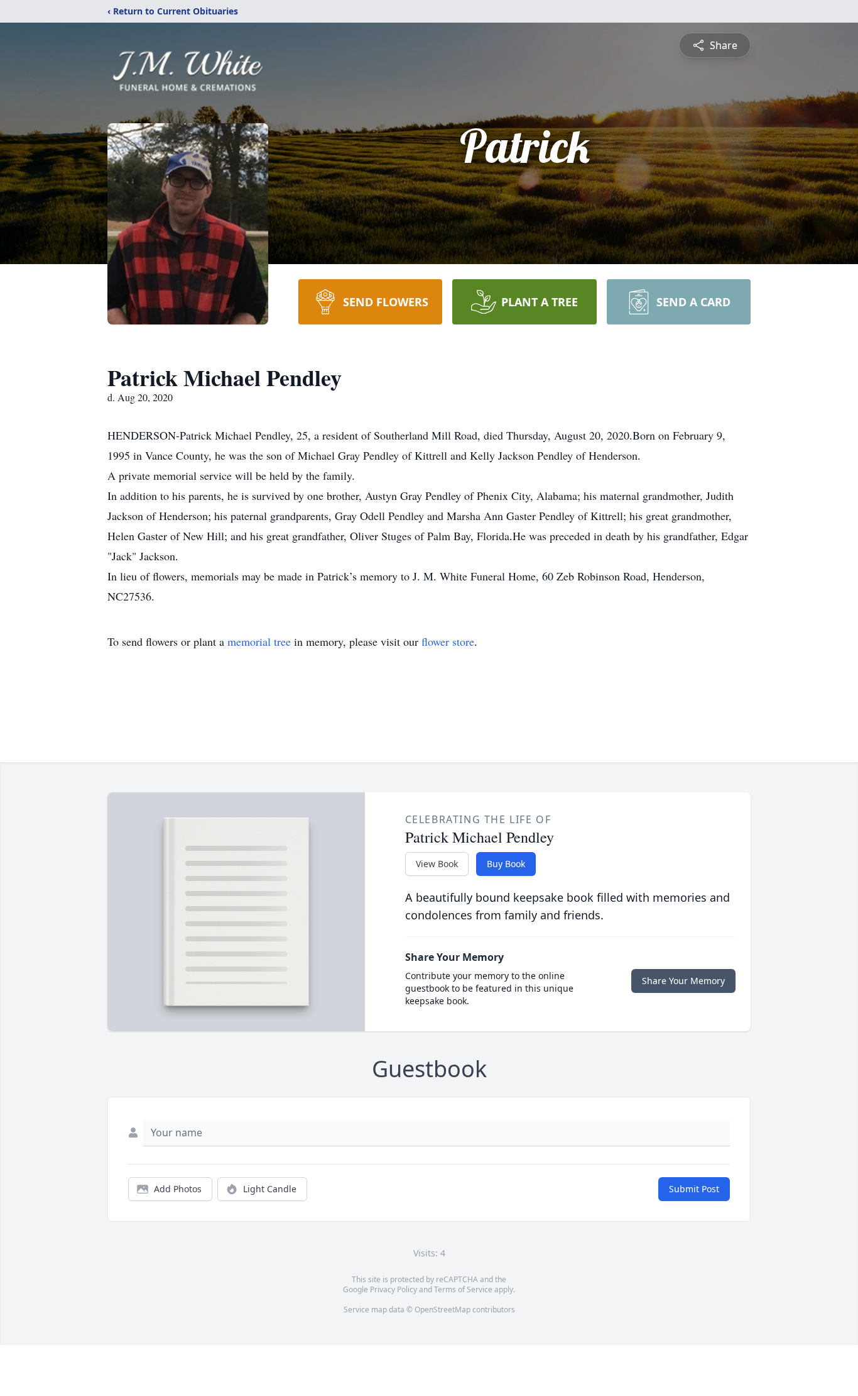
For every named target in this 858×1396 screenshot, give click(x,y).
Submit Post (694, 1189)
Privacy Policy (393, 1289)
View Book (437, 864)
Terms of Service (463, 1289)
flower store (447, 641)
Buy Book (506, 864)
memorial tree (259, 641)
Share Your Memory (683, 981)
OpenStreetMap (442, 1309)
